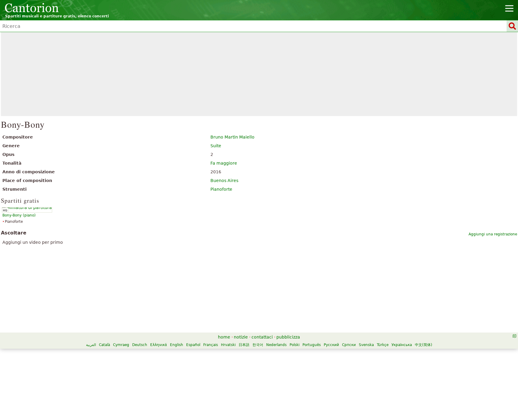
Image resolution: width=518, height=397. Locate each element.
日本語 (244, 345)
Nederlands (276, 345)
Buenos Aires (224, 180)
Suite (215, 145)
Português (311, 345)
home (224, 337)
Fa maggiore (223, 163)
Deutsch (139, 345)
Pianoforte (221, 189)
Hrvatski (228, 345)
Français (210, 345)
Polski (294, 345)
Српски (349, 345)
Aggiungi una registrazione (493, 234)
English (176, 345)
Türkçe (383, 345)
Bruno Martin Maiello (232, 137)
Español (193, 345)
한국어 (257, 345)
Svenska (366, 345)
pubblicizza (288, 337)
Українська (401, 345)
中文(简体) (423, 345)
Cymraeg (121, 345)
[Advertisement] (259, 74)
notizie (241, 337)
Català (104, 345)
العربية (91, 345)
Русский (331, 345)
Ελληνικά (158, 345)
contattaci (262, 337)
